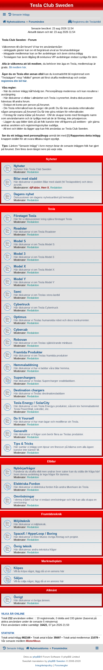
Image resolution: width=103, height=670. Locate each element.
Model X (20, 266)
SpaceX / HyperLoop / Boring (35, 533)
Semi (17, 291)
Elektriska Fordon (27, 484)
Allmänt (51, 590)
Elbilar (51, 461)
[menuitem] (18, 14)
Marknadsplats (51, 561)
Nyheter (51, 159)
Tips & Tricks (23, 443)
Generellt (20, 431)
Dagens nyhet (24, 194)
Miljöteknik (22, 521)
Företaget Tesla (25, 216)
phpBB (36, 656)
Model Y (20, 279)
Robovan (20, 339)
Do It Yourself (24, 418)
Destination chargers (29, 390)
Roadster (20, 228)
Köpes (18, 568)
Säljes (18, 578)
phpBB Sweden (56, 661)
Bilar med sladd (25, 178)
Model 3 (19, 254)
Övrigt (18, 597)
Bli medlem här (17, 67)
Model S (20, 241)
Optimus (20, 317)
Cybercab (21, 329)
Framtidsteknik (51, 514)
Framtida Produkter (28, 352)
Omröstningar (24, 496)
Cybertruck (22, 304)
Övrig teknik (23, 546)
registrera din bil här (14, 80)
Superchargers (24, 377)
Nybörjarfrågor (24, 468)
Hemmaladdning (26, 365)
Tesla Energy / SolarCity (31, 403)
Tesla (51, 209)
